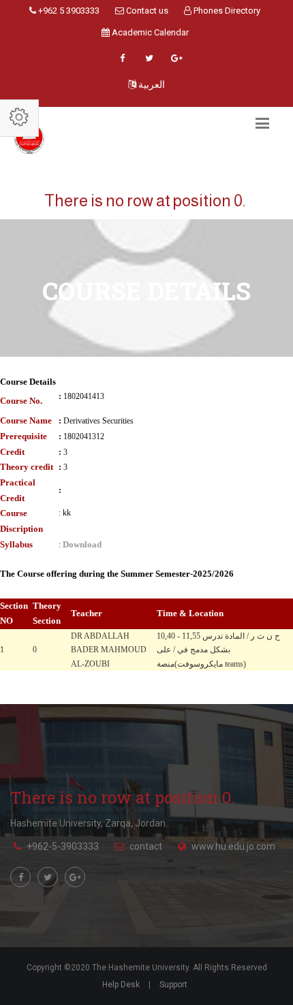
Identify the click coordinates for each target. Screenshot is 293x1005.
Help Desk (121, 984)
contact (145, 846)
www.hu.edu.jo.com (233, 846)
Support (173, 984)
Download (82, 544)
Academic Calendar (149, 32)
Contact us (146, 10)
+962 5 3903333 (67, 10)
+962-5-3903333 (63, 846)
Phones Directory (225, 10)
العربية (150, 84)
